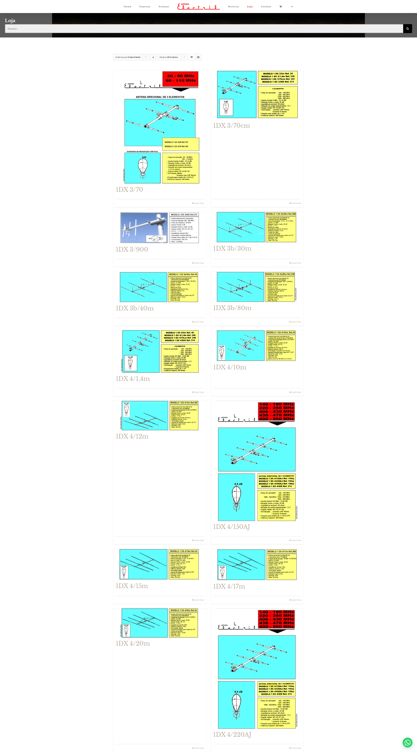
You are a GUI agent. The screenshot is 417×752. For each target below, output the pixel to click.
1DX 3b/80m (232, 308)
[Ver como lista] (198, 57)
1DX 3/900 (132, 249)
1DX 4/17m (229, 586)
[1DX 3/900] (159, 228)
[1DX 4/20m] (159, 623)
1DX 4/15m (132, 586)
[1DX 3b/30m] (257, 227)
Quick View (199, 203)
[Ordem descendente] (153, 57)
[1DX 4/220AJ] (257, 668)
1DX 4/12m (132, 436)
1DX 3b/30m (232, 248)
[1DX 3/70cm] (257, 95)
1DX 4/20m (133, 643)
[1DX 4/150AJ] (257, 461)
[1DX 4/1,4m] (159, 351)
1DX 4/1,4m (133, 378)
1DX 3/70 (129, 189)
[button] (407, 742)
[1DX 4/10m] (257, 345)
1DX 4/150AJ (231, 527)
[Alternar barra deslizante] (273, 6)
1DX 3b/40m (135, 308)
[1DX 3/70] (159, 127)
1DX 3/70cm (231, 125)
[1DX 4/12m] (159, 416)
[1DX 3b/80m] (257, 286)
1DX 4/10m (229, 367)
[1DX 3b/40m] (159, 286)
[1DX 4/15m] (159, 564)
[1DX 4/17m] (257, 565)
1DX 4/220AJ (232, 734)
